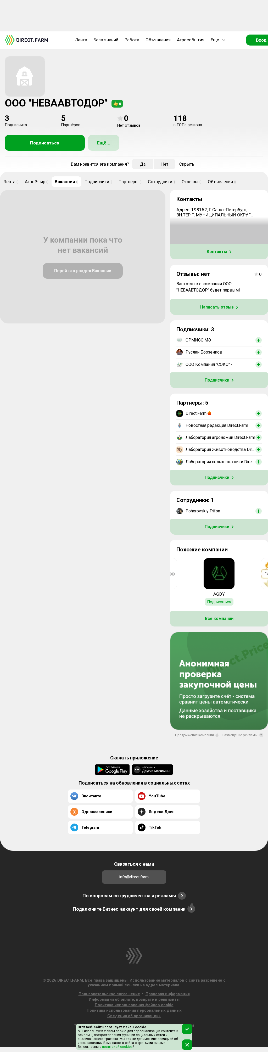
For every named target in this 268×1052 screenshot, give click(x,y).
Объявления (158, 39)
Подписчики (98, 181)
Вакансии (66, 181)
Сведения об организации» (134, 1016)
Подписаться (44, 143)
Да (143, 164)
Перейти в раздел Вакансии (82, 270)
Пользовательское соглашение (109, 994)
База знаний (105, 39)
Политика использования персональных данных (134, 1010)
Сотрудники (161, 181)
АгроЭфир (36, 181)
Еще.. (216, 39)
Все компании (219, 618)
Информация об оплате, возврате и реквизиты (134, 999)
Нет (164, 164)
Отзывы (192, 181)
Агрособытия (190, 39)
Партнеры (130, 181)
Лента (81, 39)
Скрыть (186, 164)
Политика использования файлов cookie (134, 1005)
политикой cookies (116, 1047)
